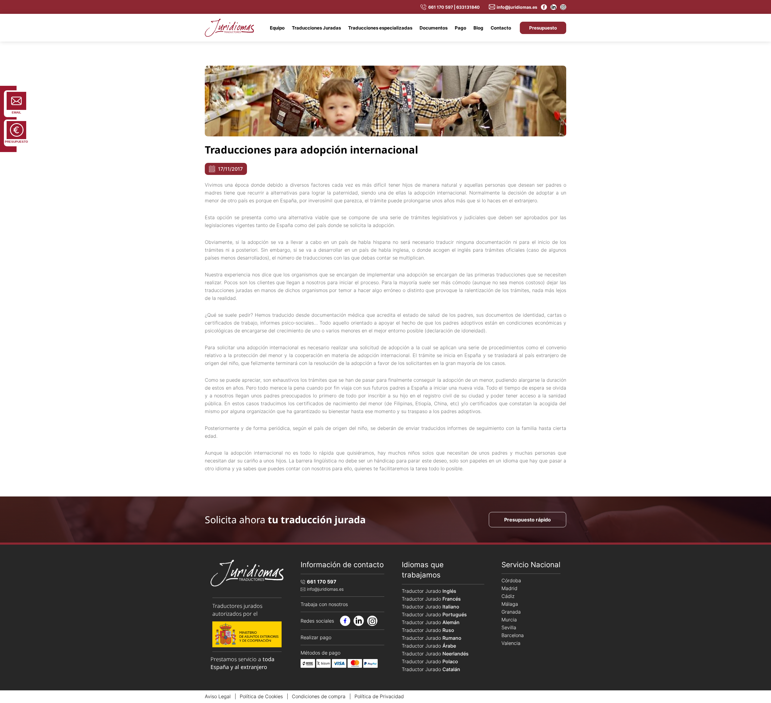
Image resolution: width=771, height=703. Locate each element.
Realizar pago (316, 637)
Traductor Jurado (429, 591)
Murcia (509, 620)
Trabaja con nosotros (324, 604)
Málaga (509, 604)
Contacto (501, 28)
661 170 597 (321, 582)
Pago (460, 28)
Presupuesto (543, 28)
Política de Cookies (261, 696)
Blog (478, 28)
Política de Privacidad (379, 696)
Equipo (277, 28)
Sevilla (508, 627)
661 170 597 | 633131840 (454, 7)
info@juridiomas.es (517, 7)
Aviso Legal (218, 696)
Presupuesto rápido (527, 519)
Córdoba (511, 580)
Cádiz (507, 596)
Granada (511, 612)
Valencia (510, 643)
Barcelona (512, 635)
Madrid (509, 588)
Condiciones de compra (318, 696)
